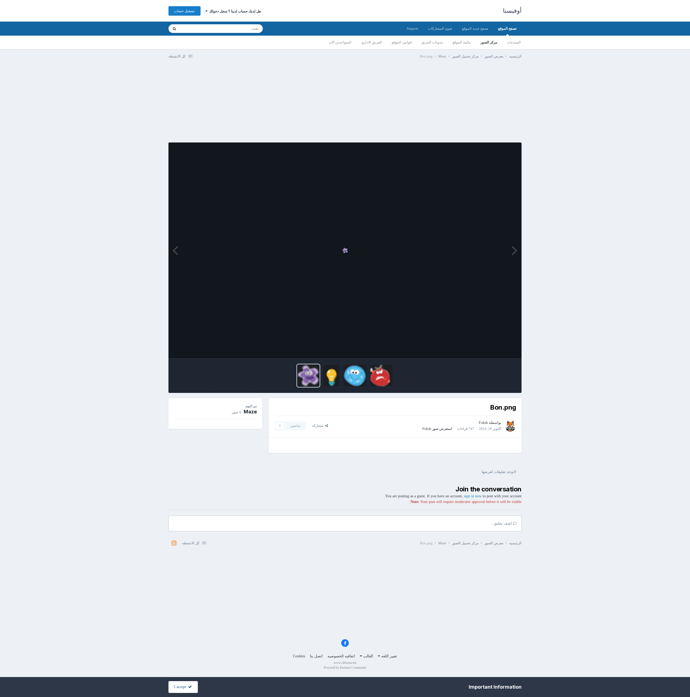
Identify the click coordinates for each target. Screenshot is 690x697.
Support (412, 28)
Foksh (483, 423)
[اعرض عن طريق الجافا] (345, 250)
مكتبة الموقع (462, 42)
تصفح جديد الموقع (475, 28)
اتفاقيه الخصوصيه (341, 656)
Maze (250, 411)
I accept (181, 687)
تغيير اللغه (388, 656)
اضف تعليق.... (501, 523)
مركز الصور (489, 42)
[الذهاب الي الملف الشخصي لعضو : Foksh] (510, 426)
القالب (367, 656)
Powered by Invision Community (345, 667)
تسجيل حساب (184, 11)
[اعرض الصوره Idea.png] (331, 375)
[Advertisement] (345, 104)
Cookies (299, 656)
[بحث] (174, 28)
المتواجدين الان (340, 42)
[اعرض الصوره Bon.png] (308, 375)
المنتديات (514, 42)
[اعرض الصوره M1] (354, 375)
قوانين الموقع (402, 42)
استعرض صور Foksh (437, 429)
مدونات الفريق (432, 42)
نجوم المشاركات (440, 28)
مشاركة (318, 426)
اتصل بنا (316, 656)
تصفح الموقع (507, 28)
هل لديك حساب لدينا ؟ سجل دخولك (234, 11)
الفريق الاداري (371, 42)
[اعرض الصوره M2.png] (381, 375)
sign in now (473, 496)
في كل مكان (196, 28)
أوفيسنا (512, 10)
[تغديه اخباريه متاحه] (174, 543)
